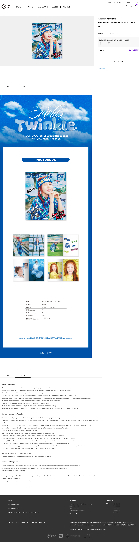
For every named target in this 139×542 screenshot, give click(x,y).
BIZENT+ (20, 7)
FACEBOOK (116, 506)
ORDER (119, 2)
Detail (7, 86)
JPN (137, 2)
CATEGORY (43, 7)
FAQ (71, 513)
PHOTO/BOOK (111, 19)
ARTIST (31, 7)
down (100, 43)
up (109, 43)
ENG (128, 2)
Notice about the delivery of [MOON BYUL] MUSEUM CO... (23, 512)
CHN (132, 2)
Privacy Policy (43, 523)
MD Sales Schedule (13, 504)
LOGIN (109, 2)
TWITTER (115, 512)
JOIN (114, 2)
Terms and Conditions (33, 523)
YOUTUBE (116, 508)
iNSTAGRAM (116, 510)
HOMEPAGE (116, 504)
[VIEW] (92, 525)
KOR (124, 2)
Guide (23, 86)
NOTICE (66, 7)
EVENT (54, 7)
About (10, 523)
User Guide (16, 523)
